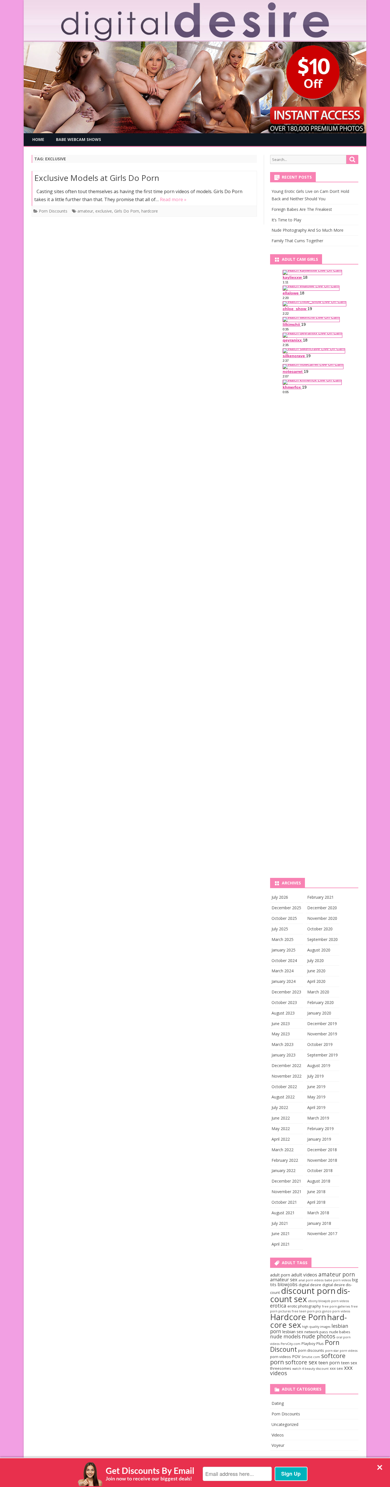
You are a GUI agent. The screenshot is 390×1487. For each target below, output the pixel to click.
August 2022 (283, 1097)
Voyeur (278, 1445)
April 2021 (281, 1244)
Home (38, 139)
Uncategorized (285, 1424)
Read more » (173, 199)
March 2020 (318, 992)
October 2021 (284, 1202)
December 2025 (286, 907)
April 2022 (281, 1139)
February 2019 (320, 1128)
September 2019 (322, 1055)
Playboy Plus (312, 1343)
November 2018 (322, 1160)
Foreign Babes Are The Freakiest (302, 209)
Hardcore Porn (298, 1316)
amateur (85, 211)
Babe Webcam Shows (78, 139)
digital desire (310, 1284)
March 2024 (282, 970)
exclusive (103, 211)
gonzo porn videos (336, 1311)
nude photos (318, 1336)
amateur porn (336, 1274)
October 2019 (320, 1044)
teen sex (349, 1362)
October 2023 (284, 1002)
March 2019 (318, 1118)
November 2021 (286, 1191)
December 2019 (322, 1023)
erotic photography (304, 1306)
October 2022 (284, 1086)
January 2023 (283, 1055)
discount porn (308, 1290)
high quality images (316, 1327)
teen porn (329, 1362)
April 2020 (316, 981)
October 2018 (320, 1170)
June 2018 (316, 1191)
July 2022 (280, 1107)
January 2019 (319, 1139)
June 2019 (316, 1086)
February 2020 (320, 1002)
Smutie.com (310, 1357)
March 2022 (282, 1149)
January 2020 (319, 1013)
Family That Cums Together (297, 240)
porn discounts (311, 1350)
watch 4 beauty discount (310, 1369)
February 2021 (320, 897)
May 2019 (316, 1097)
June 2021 (281, 1233)
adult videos (304, 1275)
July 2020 (315, 960)
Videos (278, 1435)
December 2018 (322, 1149)
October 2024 (284, 960)
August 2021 (283, 1212)
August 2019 (318, 1065)
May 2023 (281, 1034)
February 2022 (285, 1160)
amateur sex (283, 1279)
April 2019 (316, 1107)
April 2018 (316, 1202)
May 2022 (281, 1128)
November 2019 (322, 1034)
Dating (278, 1403)
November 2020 (322, 918)
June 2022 (281, 1118)
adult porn (280, 1275)
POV (296, 1356)
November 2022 (286, 1076)
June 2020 (316, 970)
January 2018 (319, 1223)
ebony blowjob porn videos (328, 1301)
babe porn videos (338, 1280)
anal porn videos (311, 1280)
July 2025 (280, 929)
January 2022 (283, 1170)
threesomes (280, 1368)
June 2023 (281, 1023)
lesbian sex (292, 1331)
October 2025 (284, 918)
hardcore (149, 211)
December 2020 (322, 907)
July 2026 (280, 897)
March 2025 (282, 939)
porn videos (280, 1356)
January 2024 (283, 981)
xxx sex (336, 1368)
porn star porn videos (341, 1351)
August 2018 (318, 1181)
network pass (316, 1331)
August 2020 (318, 950)
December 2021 (286, 1181)
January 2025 (283, 950)
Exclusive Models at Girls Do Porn (96, 177)
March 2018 (318, 1212)
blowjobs (287, 1284)
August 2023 (283, 1013)
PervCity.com (290, 1344)
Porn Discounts (53, 211)
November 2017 (322, 1233)
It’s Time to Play (286, 220)
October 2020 (320, 929)
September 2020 (322, 939)
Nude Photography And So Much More (307, 230)
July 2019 (315, 1076)
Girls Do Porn (126, 211)
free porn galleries (336, 1306)
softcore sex (301, 1362)
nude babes (339, 1331)
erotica (278, 1305)
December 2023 (286, 992)
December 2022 (286, 1065)
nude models (285, 1336)
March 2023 (282, 1044)
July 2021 (280, 1223)
